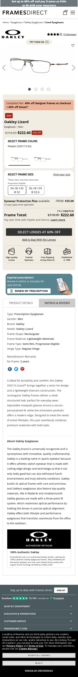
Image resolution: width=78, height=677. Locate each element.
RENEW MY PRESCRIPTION (31, 291)
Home (6, 22)
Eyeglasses (16, 22)
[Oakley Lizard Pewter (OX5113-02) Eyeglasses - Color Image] (19, 159)
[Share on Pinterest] (22, 369)
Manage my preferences (39, 671)
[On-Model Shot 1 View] (48, 90)
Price (65, 211)
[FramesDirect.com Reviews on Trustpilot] (39, 597)
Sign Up (61, 590)
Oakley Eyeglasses (33, 22)
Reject (39, 663)
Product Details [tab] (21, 303)
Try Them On (37, 42)
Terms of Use (36, 646)
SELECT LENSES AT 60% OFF (39, 232)
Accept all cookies (39, 655)
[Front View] (36, 90)
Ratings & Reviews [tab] (57, 303)
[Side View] (42, 90)
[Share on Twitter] (16, 369)
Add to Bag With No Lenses (39, 239)
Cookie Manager (28, 649)
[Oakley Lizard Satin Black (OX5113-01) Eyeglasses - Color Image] (42, 159)
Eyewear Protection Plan (21, 201)
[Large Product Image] (39, 62)
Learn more (58, 220)
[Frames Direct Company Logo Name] (25, 12)
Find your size (61, 174)
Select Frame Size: (21, 174)
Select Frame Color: (23, 141)
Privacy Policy (15, 646)
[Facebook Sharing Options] (10, 369)
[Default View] (29, 90)
